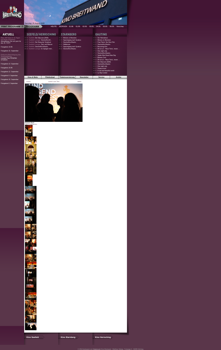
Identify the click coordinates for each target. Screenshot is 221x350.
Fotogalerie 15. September (9, 51)
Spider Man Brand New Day (106, 55)
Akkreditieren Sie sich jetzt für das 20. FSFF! (11, 40)
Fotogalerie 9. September (9, 75)
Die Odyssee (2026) (38, 38)
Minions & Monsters (70, 38)
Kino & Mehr (33, 77)
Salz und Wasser (40, 44)
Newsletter (84, 77)
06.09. (112, 26)
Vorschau (120, 26)
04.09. (98, 26)
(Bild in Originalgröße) (31, 124)
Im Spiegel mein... (41, 49)
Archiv (118, 77)
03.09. (91, 26)
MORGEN (63, 26)
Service (101, 77)
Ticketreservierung (67, 77)
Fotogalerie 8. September (9, 83)
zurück (28, 81)
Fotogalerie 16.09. (7, 68)
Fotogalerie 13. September (9, 64)
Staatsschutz (101, 68)
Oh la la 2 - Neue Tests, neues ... (108, 49)
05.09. (105, 26)
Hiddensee (66, 44)
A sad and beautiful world (105, 70)
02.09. (85, 26)
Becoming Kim (102, 46)
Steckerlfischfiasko (38, 46)
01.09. (78, 26)
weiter (79, 81)
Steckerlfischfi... (40, 40)
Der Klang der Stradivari (40, 42)
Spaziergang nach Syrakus (72, 40)
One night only (102, 51)
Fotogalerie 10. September (9, 79)
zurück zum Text (53, 81)
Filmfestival (50, 77)
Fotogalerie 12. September (9, 71)
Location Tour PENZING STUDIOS (11, 57)
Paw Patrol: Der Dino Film (106, 42)
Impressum (97, 349)
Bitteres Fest (101, 57)
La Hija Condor (102, 73)
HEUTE (54, 26)
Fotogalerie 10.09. (7, 47)
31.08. (71, 26)
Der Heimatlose (102, 38)
